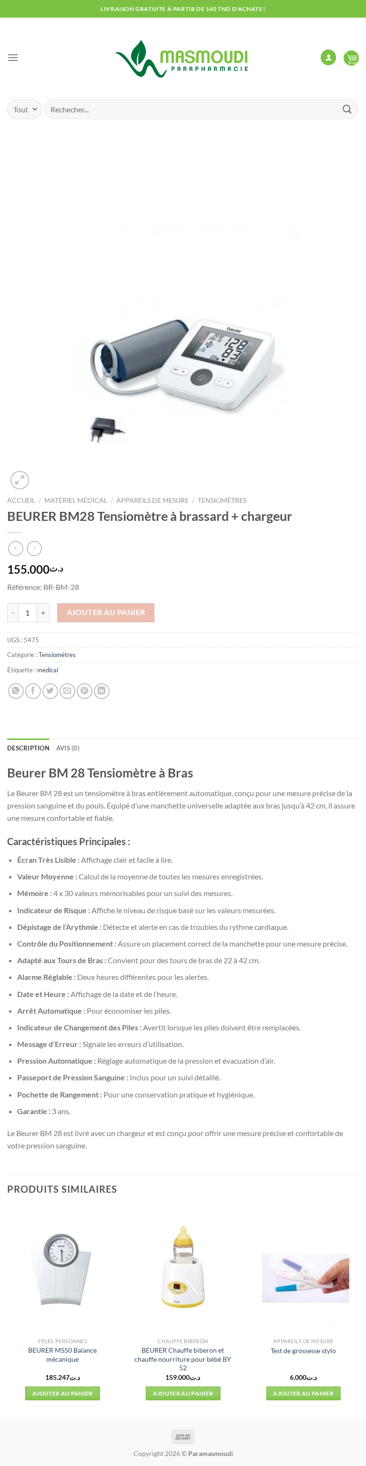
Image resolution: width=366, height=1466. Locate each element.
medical (47, 670)
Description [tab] (28, 748)
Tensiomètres (222, 500)
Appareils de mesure (152, 500)
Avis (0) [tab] (68, 748)
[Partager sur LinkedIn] (102, 691)
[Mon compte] (328, 57)
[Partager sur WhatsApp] (16, 691)
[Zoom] (19, 480)
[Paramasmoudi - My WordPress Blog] (183, 57)
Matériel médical (75, 500)
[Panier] (351, 57)
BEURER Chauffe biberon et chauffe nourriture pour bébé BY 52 (182, 1359)
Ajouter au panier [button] (62, 1393)
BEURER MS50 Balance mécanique (62, 1354)
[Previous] (7, 1312)
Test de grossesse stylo (303, 1350)
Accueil (21, 500)
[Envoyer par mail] (67, 691)
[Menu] (13, 57)
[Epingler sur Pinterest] (84, 691)
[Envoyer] (347, 109)
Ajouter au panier (106, 612)
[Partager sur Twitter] (50, 691)
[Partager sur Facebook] (33, 691)
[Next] (358, 1312)
